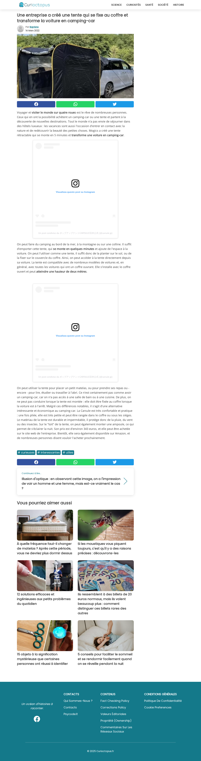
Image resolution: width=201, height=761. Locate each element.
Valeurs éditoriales (113, 714)
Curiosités (133, 5)
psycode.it (71, 714)
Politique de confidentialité (163, 701)
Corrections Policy (113, 707)
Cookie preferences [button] (157, 707)
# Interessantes (48, 452)
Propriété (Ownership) (116, 721)
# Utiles (68, 452)
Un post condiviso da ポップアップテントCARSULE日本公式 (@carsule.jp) (75, 233)
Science (116, 5)
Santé (149, 5)
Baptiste (34, 27)
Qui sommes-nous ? (78, 701)
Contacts (70, 707)
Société (163, 5)
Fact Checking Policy (114, 701)
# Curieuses (26, 452)
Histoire (178, 5)
